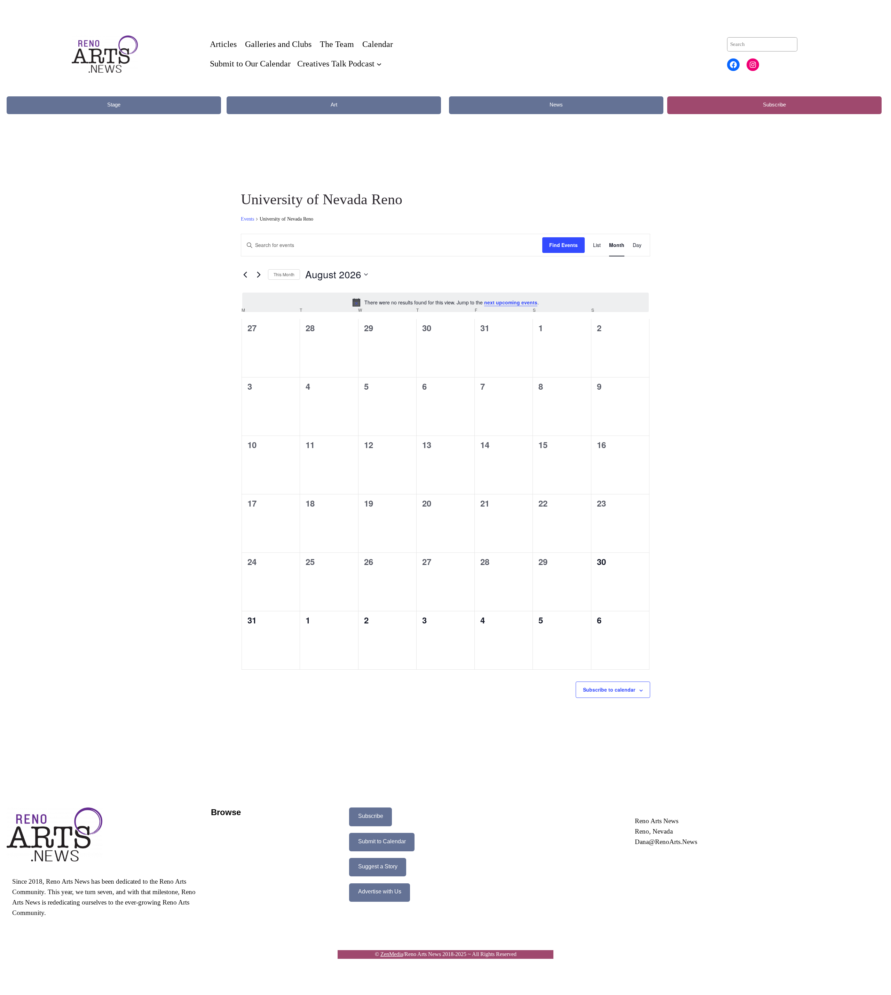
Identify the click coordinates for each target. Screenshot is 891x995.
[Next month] (258, 274)
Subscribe (774, 105)
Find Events (563, 244)
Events (247, 219)
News (556, 105)
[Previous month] (245, 274)
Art (334, 105)
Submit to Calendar (382, 841)
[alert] (445, 302)
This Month (284, 274)
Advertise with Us (379, 891)
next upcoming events (510, 302)
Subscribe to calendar (609, 689)
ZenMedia (391, 954)
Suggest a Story (377, 866)
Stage (113, 105)
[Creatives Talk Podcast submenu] (379, 63)
